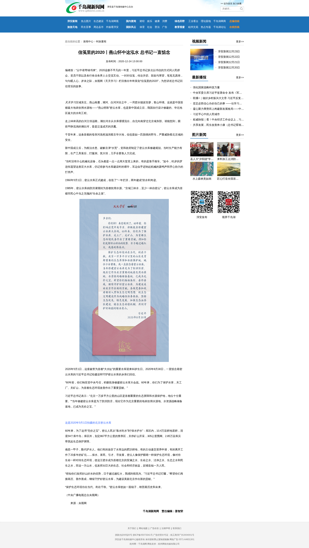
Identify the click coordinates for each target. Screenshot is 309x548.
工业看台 (193, 21)
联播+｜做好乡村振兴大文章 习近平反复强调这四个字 (225, 98)
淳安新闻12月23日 (230, 51)
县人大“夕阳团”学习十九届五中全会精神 (202, 159)
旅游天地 (72, 27)
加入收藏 (237, 3)
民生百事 (86, 27)
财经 (142, 21)
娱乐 (149, 21)
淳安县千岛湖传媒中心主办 (120, 7)
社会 (149, 27)
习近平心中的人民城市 (206, 114)
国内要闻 (131, 21)
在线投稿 (234, 27)
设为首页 (228, 3)
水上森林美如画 (202, 178)
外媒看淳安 (112, 27)
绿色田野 (180, 21)
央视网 (83, 503)
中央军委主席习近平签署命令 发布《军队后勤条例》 (224, 92)
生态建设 (99, 21)
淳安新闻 (72, 21)
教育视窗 (180, 27)
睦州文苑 (193, 27)
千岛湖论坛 (219, 27)
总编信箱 (234, 21)
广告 (164, 27)
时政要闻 (101, 41)
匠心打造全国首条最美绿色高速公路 (228, 178)
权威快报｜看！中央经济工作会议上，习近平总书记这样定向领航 (232, 119)
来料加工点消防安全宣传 (228, 159)
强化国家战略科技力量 (206, 87)
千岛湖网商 (219, 21)
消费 (164, 21)
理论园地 (206, 21)
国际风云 (131, 27)
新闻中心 (88, 41)
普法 (157, 27)
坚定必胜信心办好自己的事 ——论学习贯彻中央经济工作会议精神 (232, 103)
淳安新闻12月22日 (230, 56)
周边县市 (99, 27)
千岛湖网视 (112, 21)
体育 (142, 27)
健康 (157, 21)
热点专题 (206, 27)
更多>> (240, 41)
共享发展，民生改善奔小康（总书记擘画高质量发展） (225, 124)
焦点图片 (86, 21)
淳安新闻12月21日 (230, 62)
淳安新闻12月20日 (230, 67)
